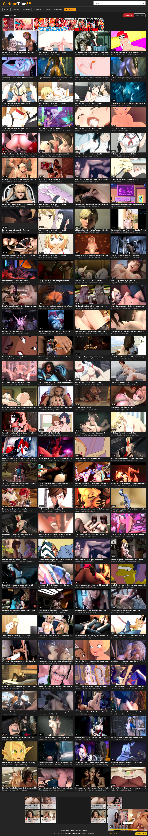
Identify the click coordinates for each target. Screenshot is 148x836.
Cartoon (129, 54)
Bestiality (21, 663)
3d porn (61, 80)
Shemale (41, 181)
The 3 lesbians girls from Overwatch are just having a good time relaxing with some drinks (128, 686)
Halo (116, 765)
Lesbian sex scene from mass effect (15, 281)
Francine (123, 207)
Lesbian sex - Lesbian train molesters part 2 (53, 712)
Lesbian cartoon (120, 54)
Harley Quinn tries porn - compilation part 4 (53, 281)
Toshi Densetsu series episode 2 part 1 (52, 205)
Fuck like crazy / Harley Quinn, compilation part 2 (128, 103)
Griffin (81, 460)
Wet (98, 359)
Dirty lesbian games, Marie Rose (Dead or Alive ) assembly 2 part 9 (56, 636)
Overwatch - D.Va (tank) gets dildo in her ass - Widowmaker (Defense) (56, 585)
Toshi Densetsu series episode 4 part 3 (16, 636)
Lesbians (129, 232)
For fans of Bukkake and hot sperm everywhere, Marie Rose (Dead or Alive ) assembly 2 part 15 (56, 686)
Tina (92, 638)
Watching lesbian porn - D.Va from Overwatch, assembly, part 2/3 (92, 483)
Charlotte (124, 130)
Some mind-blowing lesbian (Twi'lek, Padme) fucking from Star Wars (56, 560)
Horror (118, 714)
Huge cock (97, 790)
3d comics (130, 80)
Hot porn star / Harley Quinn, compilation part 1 (91, 737)
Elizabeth (118, 359)
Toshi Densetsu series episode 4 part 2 (52, 255)
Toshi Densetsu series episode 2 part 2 (88, 154)
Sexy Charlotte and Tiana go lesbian (15, 357)
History (48, 9)
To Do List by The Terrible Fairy (49, 179)
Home (6, 9)
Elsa (127, 410)
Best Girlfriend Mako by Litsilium (49, 433)
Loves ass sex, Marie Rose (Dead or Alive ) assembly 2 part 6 (19, 686)
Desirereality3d (80, 359)
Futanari (19, 181)
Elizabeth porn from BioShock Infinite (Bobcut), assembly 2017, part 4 (128, 357)
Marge (86, 460)
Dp (84, 207)
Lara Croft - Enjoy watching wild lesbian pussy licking (92, 179)
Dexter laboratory (92, 80)
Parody (56, 410)
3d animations (13, 511)
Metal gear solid (24, 384)
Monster (77, 54)
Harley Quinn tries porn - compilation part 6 (17, 534)
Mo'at (118, 663)
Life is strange (60, 460)
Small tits (84, 105)
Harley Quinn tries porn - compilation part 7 (53, 483)
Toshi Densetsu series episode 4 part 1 (16, 128)
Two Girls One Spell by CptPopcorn (50, 128)
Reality (88, 207)
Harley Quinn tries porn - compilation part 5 (90, 433)
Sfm (123, 359)
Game (48, 587)
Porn (7, 54)
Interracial (5, 663)
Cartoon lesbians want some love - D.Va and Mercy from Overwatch (92, 509)
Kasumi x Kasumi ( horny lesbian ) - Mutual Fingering (92, 534)
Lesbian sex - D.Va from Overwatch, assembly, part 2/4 (128, 534)
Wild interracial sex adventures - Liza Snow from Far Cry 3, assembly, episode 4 (19, 661)
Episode (41, 54)
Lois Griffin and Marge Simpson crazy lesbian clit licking (128, 585)
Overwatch (42, 511)
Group (113, 612)
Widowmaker (54, 511)
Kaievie (4, 511)
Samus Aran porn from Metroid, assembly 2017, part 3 (92, 712)
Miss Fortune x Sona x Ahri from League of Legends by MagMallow (19, 306)
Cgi (46, 181)
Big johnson (6, 232)
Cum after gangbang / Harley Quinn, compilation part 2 (19, 433)
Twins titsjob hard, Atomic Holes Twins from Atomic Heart (19, 712)
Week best (26, 9)
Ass (45, 410)
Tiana (119, 130)
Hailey (129, 207)
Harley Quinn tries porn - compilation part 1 (17, 585)
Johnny (135, 54)
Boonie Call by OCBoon (83, 407)
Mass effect (48, 612)
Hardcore (93, 308)
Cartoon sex (54, 80)
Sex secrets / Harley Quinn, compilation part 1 (127, 458)
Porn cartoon (118, 257)
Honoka (86, 308)
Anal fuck (20, 486)
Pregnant (91, 257)
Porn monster (94, 54)
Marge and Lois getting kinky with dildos (89, 458)
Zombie (86, 232)
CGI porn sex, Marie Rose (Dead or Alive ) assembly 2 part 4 (128, 737)
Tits (46, 105)
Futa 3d (59, 181)
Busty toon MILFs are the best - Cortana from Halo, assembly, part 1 (128, 762)
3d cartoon (134, 486)
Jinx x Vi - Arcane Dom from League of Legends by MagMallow (19, 483)
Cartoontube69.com (73, 833)
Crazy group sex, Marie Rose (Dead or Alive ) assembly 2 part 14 (128, 610)
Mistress (11, 410)
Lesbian (47, 54)
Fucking (41, 410)
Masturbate (48, 435)
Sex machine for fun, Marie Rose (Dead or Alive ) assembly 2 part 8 (19, 205)
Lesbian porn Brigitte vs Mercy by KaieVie (125, 382)
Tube (8, 3)
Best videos (16, 9)
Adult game (139, 688)
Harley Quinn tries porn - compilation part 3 (53, 154)
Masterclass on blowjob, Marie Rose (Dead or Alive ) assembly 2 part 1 (19, 179)
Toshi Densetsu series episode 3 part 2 (124, 179)
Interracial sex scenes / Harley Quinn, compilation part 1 (128, 306)
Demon (113, 714)
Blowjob (5, 181)
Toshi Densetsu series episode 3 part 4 (16, 103)
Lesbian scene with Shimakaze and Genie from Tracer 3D (19, 610)
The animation (80, 790)
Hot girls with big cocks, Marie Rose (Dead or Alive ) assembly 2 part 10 (19, 154)
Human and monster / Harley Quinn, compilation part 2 (92, 52)
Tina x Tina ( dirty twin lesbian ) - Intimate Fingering (92, 636)
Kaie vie (20, 511)
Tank (40, 587)
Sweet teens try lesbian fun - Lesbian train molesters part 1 (19, 737)
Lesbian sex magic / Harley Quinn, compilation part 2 (128, 78)
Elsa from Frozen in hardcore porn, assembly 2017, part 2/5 (92, 686)
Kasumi (94, 536)
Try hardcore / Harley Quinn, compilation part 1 (55, 331)
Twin (82, 638)
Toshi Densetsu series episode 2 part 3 (88, 103)
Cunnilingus (121, 384)
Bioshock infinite (131, 359)
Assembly (5, 156)
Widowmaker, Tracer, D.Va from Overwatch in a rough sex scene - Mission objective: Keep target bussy (56, 357)
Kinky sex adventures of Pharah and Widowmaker (55, 382)
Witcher (93, 359)
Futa (3, 384)
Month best (38, 9)
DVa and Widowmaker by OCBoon (14, 560)
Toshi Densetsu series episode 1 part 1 (88, 128)
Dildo (76, 410)
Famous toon (92, 410)
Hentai (50, 105)
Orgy (56, 638)
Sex (3, 54)
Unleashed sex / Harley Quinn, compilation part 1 (128, 483)
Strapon (81, 410)
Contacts (78, 831)
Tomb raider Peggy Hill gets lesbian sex (89, 560)
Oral (48, 511)
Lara (96, 181)
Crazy (113, 105)
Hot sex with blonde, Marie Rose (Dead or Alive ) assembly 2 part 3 (92, 610)
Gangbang (19, 333)
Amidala (53, 562)
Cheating (82, 80)
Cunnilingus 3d (131, 384)
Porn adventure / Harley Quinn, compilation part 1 (19, 458)
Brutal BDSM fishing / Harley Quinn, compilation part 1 (92, 762)
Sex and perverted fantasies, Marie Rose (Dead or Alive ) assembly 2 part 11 (56, 661)
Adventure (6, 460)
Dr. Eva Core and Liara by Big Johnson (15, 230)
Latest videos (139, 15)
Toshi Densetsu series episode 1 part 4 (124, 433)
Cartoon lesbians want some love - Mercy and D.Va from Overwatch (92, 585)
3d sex (16, 54)
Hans (11, 54)
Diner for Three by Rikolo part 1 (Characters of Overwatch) (128, 788)
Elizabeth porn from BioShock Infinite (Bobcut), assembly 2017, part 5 (56, 534)
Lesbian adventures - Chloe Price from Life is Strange (56, 458)
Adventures (42, 460)
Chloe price (51, 460)
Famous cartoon (103, 80)
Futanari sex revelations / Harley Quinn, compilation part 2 (128, 509)
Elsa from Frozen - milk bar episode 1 (124, 407)
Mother (4, 410)
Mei (17, 790)
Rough (40, 359)
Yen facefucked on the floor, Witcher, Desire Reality (92, 205)
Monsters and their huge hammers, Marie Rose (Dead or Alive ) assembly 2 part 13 (56, 306)
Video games (126, 511)
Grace (127, 663)
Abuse (85, 831)
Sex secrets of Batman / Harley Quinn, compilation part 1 (56, 762)
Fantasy (5, 790)
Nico (133, 283)
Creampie (26, 181)
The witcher (79, 207)
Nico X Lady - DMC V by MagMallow (123, 281)
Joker (116, 80)
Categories (58, 9)
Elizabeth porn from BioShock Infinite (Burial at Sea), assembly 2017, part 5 (128, 636)
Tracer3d (14, 612)
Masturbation (14, 156)
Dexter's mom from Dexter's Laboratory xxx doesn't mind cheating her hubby (92, 78)
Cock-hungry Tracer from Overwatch (51, 509)
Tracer (55, 359)
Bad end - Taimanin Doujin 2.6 (12, 331)
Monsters (23, 156)
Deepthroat (31, 156)
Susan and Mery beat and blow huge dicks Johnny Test (128, 52)
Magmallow (115, 283)
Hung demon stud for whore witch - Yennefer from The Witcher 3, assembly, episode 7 (128, 712)
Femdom (46, 80)
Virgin (52, 54)
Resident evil (94, 232)
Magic (40, 790)
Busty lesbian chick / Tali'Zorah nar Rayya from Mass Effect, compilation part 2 (56, 610)
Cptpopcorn (42, 130)
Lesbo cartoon (70, 130)
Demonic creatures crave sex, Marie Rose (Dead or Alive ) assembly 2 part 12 (92, 255)
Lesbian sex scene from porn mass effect (125, 255)
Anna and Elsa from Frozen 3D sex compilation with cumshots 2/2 (19, 52)
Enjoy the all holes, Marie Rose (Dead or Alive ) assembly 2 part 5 (92, 331)
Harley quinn (137, 308)
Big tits (122, 333)
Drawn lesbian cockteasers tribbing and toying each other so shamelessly (19, 762)
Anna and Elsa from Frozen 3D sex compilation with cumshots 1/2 (19, 78)
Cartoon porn (134, 257)
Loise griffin (124, 587)
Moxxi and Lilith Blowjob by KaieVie (14, 509)
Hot (112, 333)
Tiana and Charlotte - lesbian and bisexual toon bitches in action (92, 661)
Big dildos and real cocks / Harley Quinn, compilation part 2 (56, 78)
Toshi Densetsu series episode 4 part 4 (52, 103)
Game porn (84, 714)
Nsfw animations (125, 283)
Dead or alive (121, 232)
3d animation (104, 54)
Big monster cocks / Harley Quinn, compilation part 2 (19, 255)
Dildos (40, 80)
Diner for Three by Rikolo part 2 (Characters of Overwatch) (19, 788)
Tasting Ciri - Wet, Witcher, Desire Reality (89, 357)
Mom (76, 80)
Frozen (91, 688)
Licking (117, 587)
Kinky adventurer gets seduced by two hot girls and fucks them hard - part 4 (128, 331)
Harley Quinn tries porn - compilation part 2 (53, 737)
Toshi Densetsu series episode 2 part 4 (124, 154)
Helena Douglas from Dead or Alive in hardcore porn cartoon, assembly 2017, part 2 (128, 560)
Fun (3, 207)
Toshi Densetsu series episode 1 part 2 (52, 230)
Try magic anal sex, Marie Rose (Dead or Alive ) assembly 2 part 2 (56, 788)
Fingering (51, 410)
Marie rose (12, 181)
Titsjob (4, 714)
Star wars (60, 562)
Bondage (12, 333)
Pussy (83, 181)
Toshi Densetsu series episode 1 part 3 (88, 382)
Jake (122, 663)
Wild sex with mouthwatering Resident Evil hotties (92, 230)
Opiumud (5, 333)
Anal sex (98, 257)
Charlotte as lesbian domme (121, 128)
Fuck (26, 714)
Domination (85, 54)
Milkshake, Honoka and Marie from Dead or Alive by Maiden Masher (92, 306)
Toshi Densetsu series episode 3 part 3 (52, 52)
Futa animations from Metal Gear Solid (16, 382)
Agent (113, 207)
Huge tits (129, 333)
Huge (112, 54)
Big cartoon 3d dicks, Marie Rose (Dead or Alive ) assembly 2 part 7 (128, 230)
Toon (82, 663)
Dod (116, 612)
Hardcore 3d (12, 714)
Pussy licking (89, 181)
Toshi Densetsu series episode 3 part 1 (88, 281)
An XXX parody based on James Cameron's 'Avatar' (128, 661)
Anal (45, 359)
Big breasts (89, 790)
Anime (57, 54)
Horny (118, 207)
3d (14, 80)
